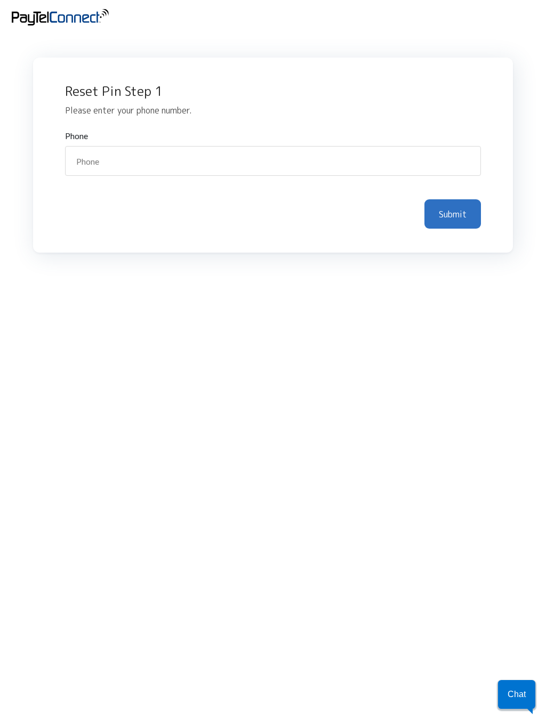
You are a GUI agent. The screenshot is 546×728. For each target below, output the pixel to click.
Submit (453, 214)
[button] (516, 694)
